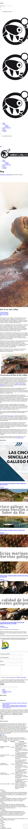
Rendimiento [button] (2, 795)
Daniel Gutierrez (4, 312)
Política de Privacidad (21, 677)
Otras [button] (1, 816)
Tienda (4, 690)
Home (1, 174)
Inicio (4, 689)
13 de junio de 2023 (4, 580)
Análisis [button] (1, 821)
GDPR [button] (1, 823)
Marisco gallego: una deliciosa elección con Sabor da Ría (12, 530)
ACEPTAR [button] (14, 714)
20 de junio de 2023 (4, 533)
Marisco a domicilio (7, 174)
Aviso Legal (12, 677)
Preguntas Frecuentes (7, 691)
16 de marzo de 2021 (4, 313)
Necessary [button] (2, 734)
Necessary (4, 735)
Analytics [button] (2, 801)
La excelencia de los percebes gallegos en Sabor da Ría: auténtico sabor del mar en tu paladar (12, 623)
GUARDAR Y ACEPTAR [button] (5, 828)
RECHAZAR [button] (19, 714)
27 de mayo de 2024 (4, 488)
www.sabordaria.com (19, 437)
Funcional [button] (2, 789)
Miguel (2, 487)
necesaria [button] (2, 825)
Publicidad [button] (2, 809)
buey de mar (11, 415)
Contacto (4, 692)
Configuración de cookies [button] (5, 714)
